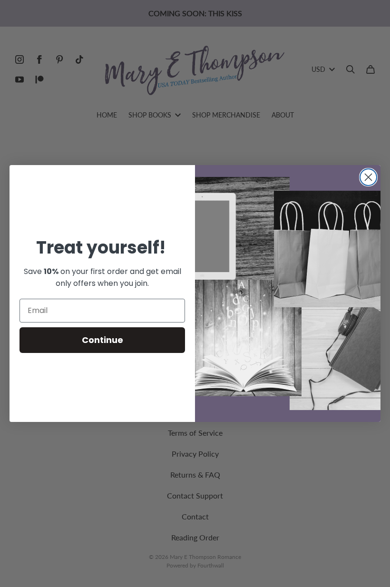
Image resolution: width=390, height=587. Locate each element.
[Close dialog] (368, 177)
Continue (102, 340)
